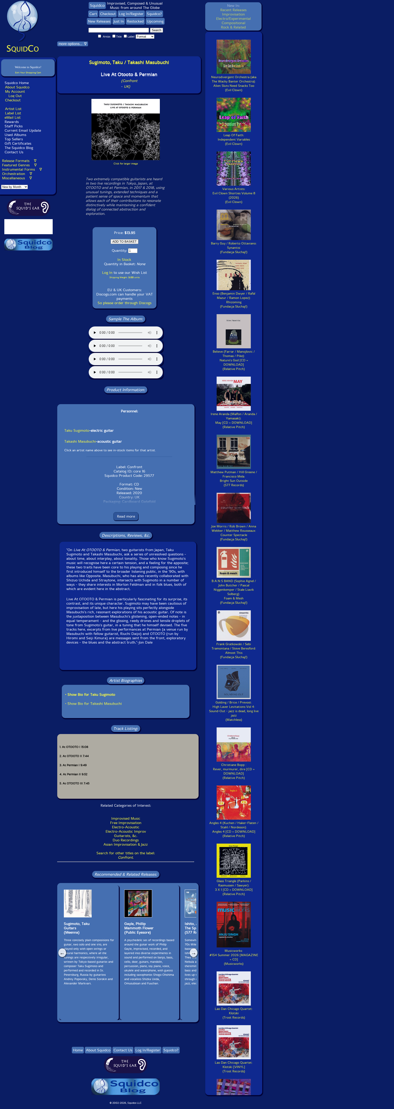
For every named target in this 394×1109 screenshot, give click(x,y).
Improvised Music (125, 818)
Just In (119, 21)
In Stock (124, 259)
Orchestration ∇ (17, 174)
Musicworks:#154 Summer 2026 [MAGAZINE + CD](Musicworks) (234, 957)
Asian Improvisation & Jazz (126, 844)
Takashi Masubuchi (80, 441)
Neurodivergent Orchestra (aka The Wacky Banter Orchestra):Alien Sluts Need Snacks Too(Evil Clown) (233, 83)
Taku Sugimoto (76, 430)
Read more (126, 516)
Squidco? (154, 14)
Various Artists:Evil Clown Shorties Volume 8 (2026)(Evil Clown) (234, 195)
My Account (15, 91)
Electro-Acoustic (125, 827)
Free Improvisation (125, 823)
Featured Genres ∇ (19, 165)
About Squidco (17, 87)
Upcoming (155, 21)
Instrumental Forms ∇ (22, 169)
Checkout (13, 100)
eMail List (13, 117)
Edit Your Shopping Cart (28, 72)
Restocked (135, 21)
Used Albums (15, 135)
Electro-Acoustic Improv (126, 831)
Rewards (12, 122)
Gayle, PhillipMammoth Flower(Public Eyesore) (139, 928)
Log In (107, 272)
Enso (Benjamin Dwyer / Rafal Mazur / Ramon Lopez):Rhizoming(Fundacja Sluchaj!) (234, 300)
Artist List (13, 109)
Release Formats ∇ (19, 161)
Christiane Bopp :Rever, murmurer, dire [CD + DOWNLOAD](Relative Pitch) (234, 771)
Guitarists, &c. (125, 836)
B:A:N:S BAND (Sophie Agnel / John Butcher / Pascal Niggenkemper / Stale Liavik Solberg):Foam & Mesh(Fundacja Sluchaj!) (234, 592)
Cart (93, 14)
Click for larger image (126, 163)
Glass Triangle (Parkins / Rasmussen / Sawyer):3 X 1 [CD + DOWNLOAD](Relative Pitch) (234, 887)
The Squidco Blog (19, 148)
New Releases (99, 21)
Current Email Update (22, 130)
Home (78, 1050)
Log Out (15, 96)
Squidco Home (17, 83)
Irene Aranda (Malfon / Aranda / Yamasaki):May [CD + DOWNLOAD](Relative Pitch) (234, 420)
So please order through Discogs (124, 303)
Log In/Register (131, 14)
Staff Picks (14, 126)
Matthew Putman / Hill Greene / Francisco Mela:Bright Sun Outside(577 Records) (233, 478)
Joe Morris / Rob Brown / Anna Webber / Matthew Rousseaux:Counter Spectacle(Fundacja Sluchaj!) (233, 532)
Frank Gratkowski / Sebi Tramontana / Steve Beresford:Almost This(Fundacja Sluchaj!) (234, 650)
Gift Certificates (18, 143)
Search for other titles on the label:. (125, 855)
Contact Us (13, 152)
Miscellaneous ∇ (17, 178)
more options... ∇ (73, 44)
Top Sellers (14, 139)
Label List (13, 113)
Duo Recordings (126, 840)
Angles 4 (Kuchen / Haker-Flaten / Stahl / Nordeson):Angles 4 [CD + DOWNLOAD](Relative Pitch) (233, 829)
